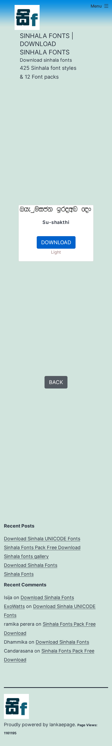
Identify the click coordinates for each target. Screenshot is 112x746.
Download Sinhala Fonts (30, 565)
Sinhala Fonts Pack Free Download (42, 547)
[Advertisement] (56, 149)
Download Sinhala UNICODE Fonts (42, 538)
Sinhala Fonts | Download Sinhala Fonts (46, 44)
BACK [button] (56, 382)
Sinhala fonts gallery (26, 556)
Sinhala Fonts (19, 574)
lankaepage (62, 724)
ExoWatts (14, 606)
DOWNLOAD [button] (56, 242)
